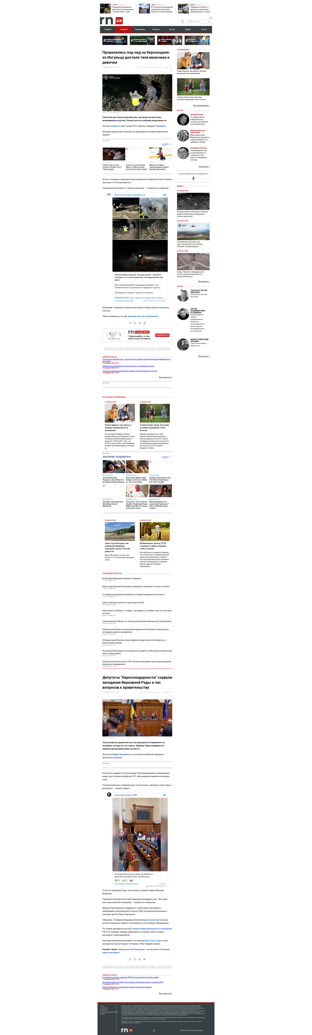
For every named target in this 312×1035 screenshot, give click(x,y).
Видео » (180, 186)
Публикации (140, 29)
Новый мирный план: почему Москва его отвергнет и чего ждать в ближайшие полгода (198, 155)
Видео (188, 29)
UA (208, 18)
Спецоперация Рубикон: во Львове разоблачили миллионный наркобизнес (136, 621)
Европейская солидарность (113, 967)
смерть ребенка (163, 349)
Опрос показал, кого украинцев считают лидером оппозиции (126, 987)
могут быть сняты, (154, 940)
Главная (108, 29)
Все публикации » (201, 105)
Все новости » (165, 377)
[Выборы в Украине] (197, 44)
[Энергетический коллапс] (114, 44)
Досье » (180, 286)
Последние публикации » (114, 397)
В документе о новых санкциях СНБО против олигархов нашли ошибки (130, 977)
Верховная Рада (132, 967)
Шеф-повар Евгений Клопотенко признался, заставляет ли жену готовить (136, 586)
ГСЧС (116, 349)
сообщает (115, 126)
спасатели (109, 349)
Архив (102, 1014)
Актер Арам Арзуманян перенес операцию (121, 578)
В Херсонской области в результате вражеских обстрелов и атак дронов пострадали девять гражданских (135, 630)
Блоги (204, 29)
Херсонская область (142, 349)
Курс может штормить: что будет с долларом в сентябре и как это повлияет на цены (137, 611)
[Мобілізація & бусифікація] (142, 44)
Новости (124, 29)
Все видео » (204, 281)
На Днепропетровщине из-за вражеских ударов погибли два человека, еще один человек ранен (137, 652)
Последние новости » (112, 573)
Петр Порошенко (164, 967)
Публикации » (183, 50)
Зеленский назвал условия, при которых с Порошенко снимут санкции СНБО (132, 982)
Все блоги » (204, 166)
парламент (152, 967)
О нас (102, 1006)
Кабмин (143, 967)
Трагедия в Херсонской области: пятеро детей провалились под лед (129, 371)
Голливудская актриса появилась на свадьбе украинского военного (133, 594)
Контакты (104, 1008)
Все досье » (204, 356)
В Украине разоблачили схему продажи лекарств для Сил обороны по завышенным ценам (134, 641)
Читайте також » (109, 357)
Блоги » (180, 111)
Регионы (156, 29)
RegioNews (161, 126)
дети (122, 349)
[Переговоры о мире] (169, 44)
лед (153, 349)
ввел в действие (152, 920)
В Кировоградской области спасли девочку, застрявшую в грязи (128, 366)
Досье (172, 29)
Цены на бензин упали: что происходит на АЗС (123, 602)
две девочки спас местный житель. (141, 316)
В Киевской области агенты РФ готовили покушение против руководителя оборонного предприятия (136, 662)
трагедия (129, 349)
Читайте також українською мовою (149, 67)
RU (211, 18)
